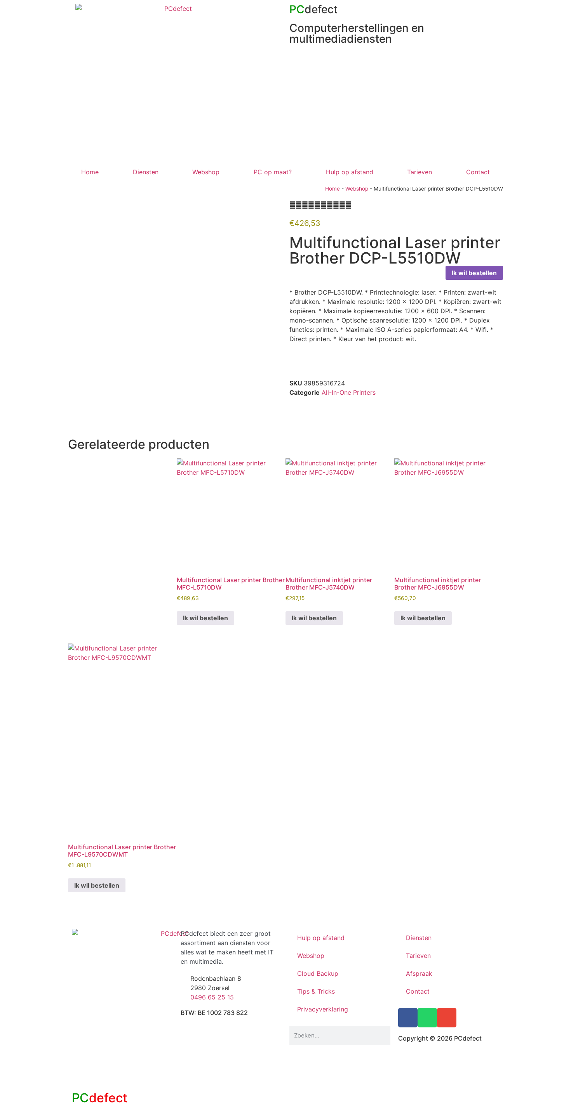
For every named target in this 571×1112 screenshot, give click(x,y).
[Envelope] (446, 1017)
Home (90, 172)
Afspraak (419, 973)
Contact (478, 172)
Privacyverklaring (322, 1009)
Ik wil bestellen (474, 273)
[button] (291, 409)
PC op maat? (273, 172)
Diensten (145, 172)
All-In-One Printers (349, 392)
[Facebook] (408, 1017)
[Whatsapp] (427, 1017)
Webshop (205, 172)
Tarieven (419, 172)
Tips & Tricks (316, 991)
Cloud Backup (317, 973)
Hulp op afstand (349, 172)
